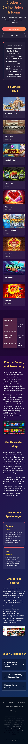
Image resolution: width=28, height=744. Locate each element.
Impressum (21, 702)
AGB (4, 702)
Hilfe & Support (14, 711)
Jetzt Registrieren (14, 29)
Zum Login (14, 36)
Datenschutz (12, 702)
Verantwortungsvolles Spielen (14, 707)
